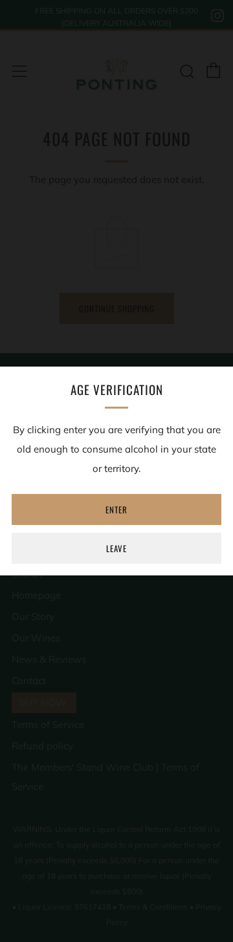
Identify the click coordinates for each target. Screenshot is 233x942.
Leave (116, 548)
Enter (116, 509)
